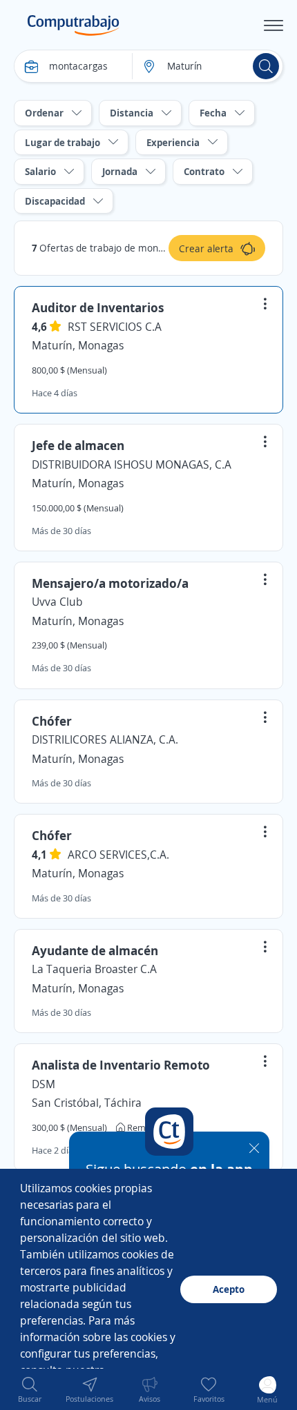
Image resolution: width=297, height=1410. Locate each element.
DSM (43, 1084)
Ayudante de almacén (95, 950)
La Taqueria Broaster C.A (94, 969)
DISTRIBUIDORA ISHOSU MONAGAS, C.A (131, 464)
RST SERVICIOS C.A (115, 326)
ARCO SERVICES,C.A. (118, 854)
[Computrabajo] (73, 25)
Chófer (52, 721)
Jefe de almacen (78, 445)
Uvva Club (57, 601)
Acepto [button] (229, 1289)
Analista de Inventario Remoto (121, 1064)
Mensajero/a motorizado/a (110, 583)
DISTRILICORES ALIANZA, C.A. (105, 739)
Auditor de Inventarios (98, 307)
